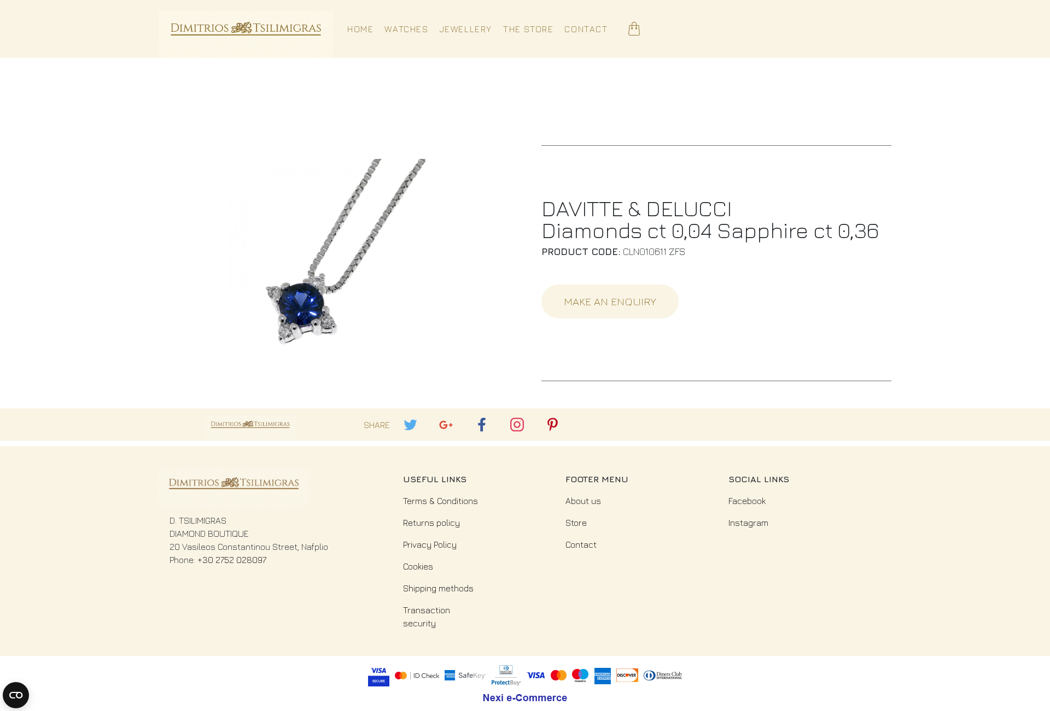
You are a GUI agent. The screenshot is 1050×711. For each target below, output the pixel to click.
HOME (360, 29)
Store (576, 523)
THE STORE (528, 29)
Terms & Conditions (440, 501)
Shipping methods (438, 588)
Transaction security (426, 616)
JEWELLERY (466, 29)
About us (583, 501)
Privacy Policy (430, 544)
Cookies (418, 566)
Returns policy (431, 523)
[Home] (246, 29)
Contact (581, 544)
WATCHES (406, 29)
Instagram (748, 523)
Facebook (747, 501)
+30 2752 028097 (231, 560)
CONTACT (586, 29)
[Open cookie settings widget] (16, 695)
